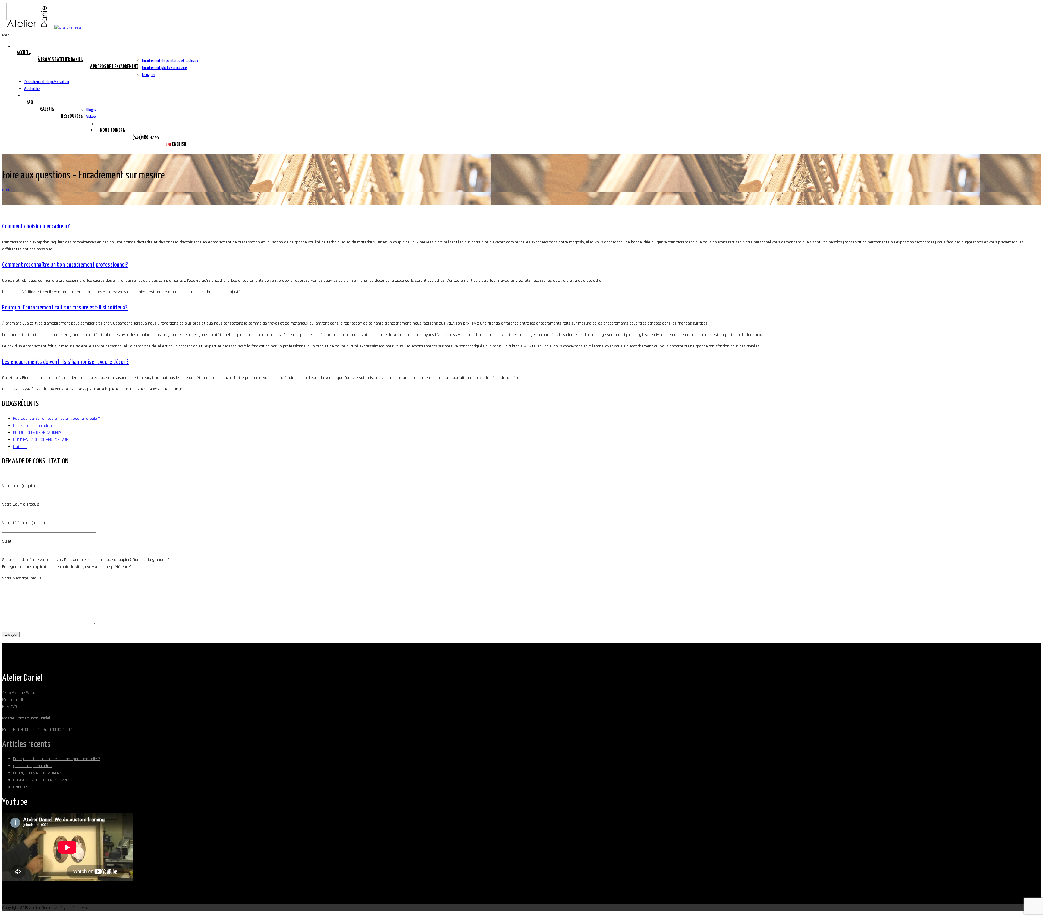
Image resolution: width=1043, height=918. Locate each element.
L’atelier (20, 447)
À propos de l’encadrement (114, 66)
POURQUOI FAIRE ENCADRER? (37, 432)
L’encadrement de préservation (46, 82)
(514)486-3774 (145, 137)
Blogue (91, 110)
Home (7, 190)
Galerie (47, 109)
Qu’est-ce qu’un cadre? (32, 425)
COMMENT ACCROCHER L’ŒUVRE (40, 440)
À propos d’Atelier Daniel (60, 59)
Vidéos (91, 117)
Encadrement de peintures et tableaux (170, 61)
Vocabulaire (32, 89)
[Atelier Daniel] (42, 28)
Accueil (23, 52)
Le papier (148, 75)
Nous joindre (112, 130)
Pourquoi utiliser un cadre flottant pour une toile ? (56, 418)
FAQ (30, 102)
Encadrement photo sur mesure (164, 68)
